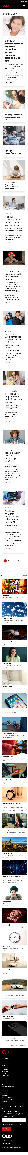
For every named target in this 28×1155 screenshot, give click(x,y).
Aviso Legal (5, 1095)
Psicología (5, 1067)
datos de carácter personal (13, 1126)
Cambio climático (6, 1080)
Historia (4, 1073)
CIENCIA (4, 1061)
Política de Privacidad (7, 1097)
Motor (3, 1084)
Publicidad (5, 1101)
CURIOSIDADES (5, 1075)
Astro (3, 1082)
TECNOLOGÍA (5, 1071)
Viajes (3, 1077)
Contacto (4, 1093)
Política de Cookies (7, 1099)
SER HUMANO (5, 1063)
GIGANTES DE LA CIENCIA (8, 1086)
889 (19, 561)
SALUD (3, 1065)
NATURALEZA (5, 1069)
